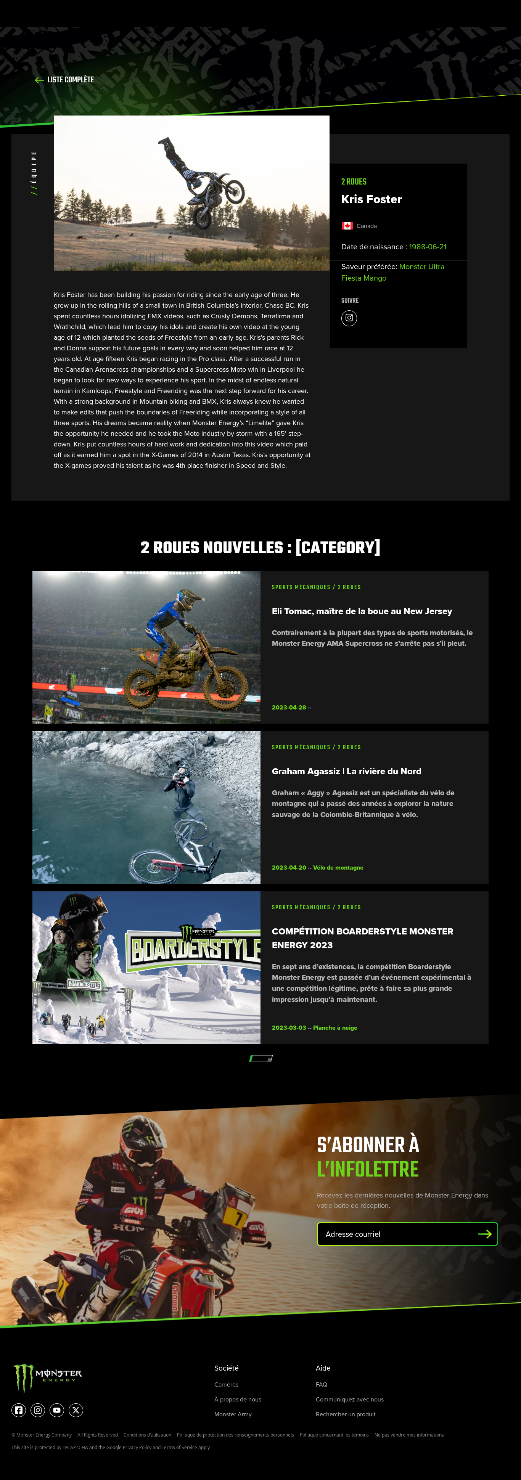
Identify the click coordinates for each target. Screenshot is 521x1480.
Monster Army (233, 1414)
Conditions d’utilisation (147, 1435)
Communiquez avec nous (350, 1399)
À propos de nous (237, 1399)
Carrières (226, 1384)
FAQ (321, 1384)
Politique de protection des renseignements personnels (235, 1435)
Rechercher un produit (346, 1414)
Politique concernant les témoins (334, 1435)
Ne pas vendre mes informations (409, 1435)
